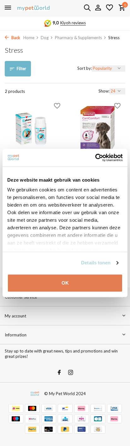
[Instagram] (70, 372)
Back (15, 37)
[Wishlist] (109, 8)
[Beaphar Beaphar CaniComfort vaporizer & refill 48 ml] (97, 129)
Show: (103, 90)
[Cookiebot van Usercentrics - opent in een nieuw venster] (95, 158)
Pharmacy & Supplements (78, 37)
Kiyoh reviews (73, 22)
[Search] (87, 7)
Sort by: (84, 68)
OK (65, 283)
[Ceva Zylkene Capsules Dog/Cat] (32, 129)
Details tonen (95, 262)
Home (28, 37)
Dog (45, 37)
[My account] (98, 7)
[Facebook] (59, 372)
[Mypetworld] (33, 8)
